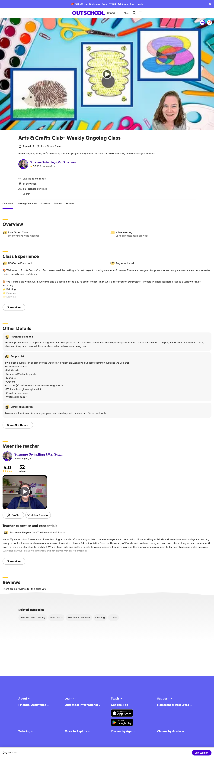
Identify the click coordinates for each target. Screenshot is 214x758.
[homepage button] (88, 13)
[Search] (134, 12)
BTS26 (112, 4)
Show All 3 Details (17, 425)
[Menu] (140, 13)
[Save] (209, 22)
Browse (111, 13)
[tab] (8, 203)
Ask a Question (40, 515)
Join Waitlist (201, 752)
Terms (133, 4)
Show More (14, 307)
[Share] (202, 22)
